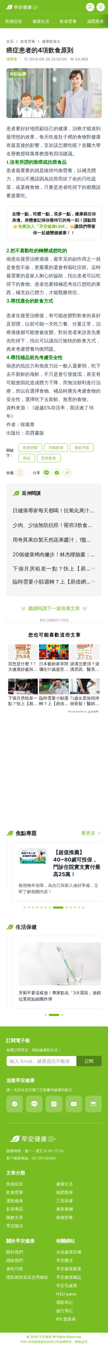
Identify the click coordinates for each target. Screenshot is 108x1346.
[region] (54, 223)
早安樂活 (14, 1225)
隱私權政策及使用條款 (27, 1277)
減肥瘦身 (64, 1192)
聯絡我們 (14, 1260)
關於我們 (14, 1252)
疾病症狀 (14, 1183)
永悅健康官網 (68, 1252)
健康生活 (64, 1183)
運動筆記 (64, 1302)
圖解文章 (14, 1217)
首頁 (10, 41)
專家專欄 (64, 1209)
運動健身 (14, 1200)
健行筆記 (64, 1310)
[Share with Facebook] (57, 473)
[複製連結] (67, 473)
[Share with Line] (46, 473)
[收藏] (20, 473)
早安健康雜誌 (68, 1277)
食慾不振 (81, 447)
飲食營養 (27, 41)
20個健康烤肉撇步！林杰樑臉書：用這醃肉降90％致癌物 (51, 555)
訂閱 (89, 1061)
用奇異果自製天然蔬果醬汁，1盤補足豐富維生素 (52, 541)
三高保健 (64, 1200)
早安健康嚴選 (68, 1268)
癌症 (26, 458)
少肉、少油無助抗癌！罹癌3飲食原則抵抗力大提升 (53, 526)
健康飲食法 (51, 41)
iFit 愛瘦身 (66, 1319)
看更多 (88, 833)
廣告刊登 (14, 1268)
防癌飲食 (48, 458)
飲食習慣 (30, 447)
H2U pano (66, 1293)
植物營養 (64, 1217)
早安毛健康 (66, 1285)
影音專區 (14, 1209)
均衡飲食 (56, 447)
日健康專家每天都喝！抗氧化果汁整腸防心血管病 (53, 511)
